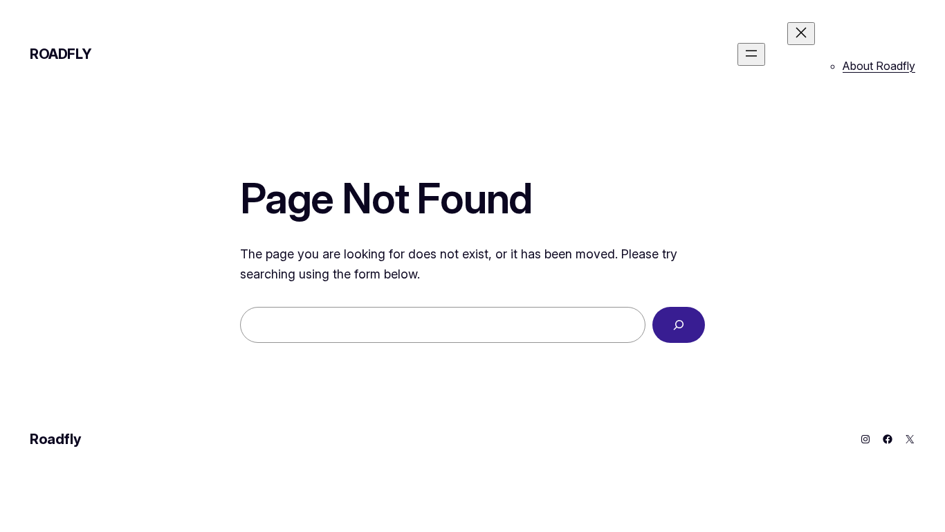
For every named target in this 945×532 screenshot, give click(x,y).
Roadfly (60, 54)
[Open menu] (751, 54)
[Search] (678, 325)
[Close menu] (801, 33)
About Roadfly (879, 66)
